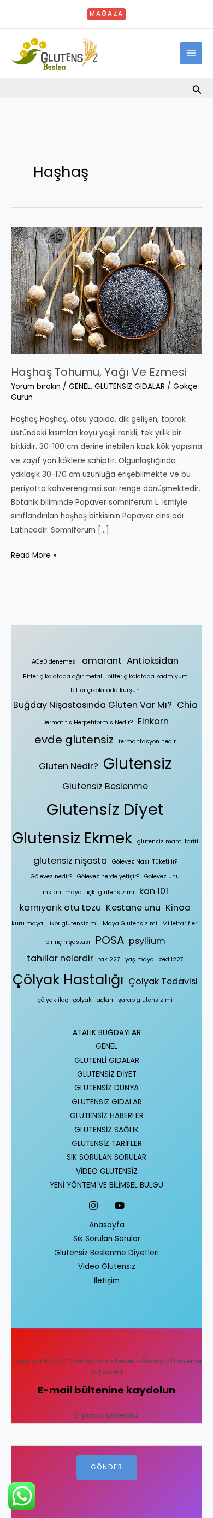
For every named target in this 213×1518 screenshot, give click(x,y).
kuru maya (27, 923)
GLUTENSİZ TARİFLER (107, 1143)
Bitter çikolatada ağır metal (62, 676)
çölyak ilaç (53, 1000)
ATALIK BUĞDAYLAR (107, 1032)
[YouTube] (120, 1205)
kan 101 (153, 891)
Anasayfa (107, 1225)
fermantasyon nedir (147, 741)
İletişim (107, 1280)
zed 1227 (171, 959)
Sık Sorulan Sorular (106, 1238)
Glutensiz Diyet (105, 809)
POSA (109, 940)
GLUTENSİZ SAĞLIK (106, 1130)
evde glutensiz (74, 739)
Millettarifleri (180, 923)
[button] (106, 14)
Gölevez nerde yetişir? (108, 876)
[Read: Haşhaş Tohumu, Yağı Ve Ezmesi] (106, 290)
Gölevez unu (162, 876)
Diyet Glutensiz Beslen (101, 1361)
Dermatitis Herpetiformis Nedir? (87, 722)
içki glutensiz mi (110, 892)
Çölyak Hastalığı (68, 979)
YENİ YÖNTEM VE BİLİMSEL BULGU (106, 1185)
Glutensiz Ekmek (72, 838)
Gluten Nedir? (68, 766)
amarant (102, 660)
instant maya (62, 892)
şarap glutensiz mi (145, 1000)
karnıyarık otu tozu (60, 907)
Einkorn (153, 721)
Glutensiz (137, 764)
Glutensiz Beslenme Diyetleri (106, 1253)
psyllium (147, 941)
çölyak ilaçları (93, 1000)
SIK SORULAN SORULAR (106, 1157)
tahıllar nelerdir (60, 958)
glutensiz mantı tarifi (167, 841)
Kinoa (178, 907)
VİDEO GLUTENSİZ (107, 1171)
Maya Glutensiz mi (130, 923)
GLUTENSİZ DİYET (107, 1074)
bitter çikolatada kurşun (105, 690)
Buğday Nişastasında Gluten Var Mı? (92, 705)
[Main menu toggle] (191, 53)
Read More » (33, 554)
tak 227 (109, 959)
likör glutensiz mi (73, 923)
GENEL (80, 386)
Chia (187, 705)
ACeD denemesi (54, 662)
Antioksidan (153, 660)
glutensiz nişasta (70, 860)
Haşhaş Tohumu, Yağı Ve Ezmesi (99, 372)
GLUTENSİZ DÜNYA (106, 1088)
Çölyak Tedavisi (163, 981)
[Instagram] (93, 1205)
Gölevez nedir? (51, 876)
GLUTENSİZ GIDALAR (129, 386)
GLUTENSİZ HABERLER (107, 1116)
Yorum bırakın (36, 386)
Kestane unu (133, 907)
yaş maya (139, 959)
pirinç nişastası (67, 942)
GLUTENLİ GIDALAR (106, 1060)
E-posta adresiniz (106, 1415)
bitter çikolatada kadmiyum (147, 676)
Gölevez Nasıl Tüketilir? (144, 862)
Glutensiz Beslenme (105, 786)
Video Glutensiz (106, 1266)
